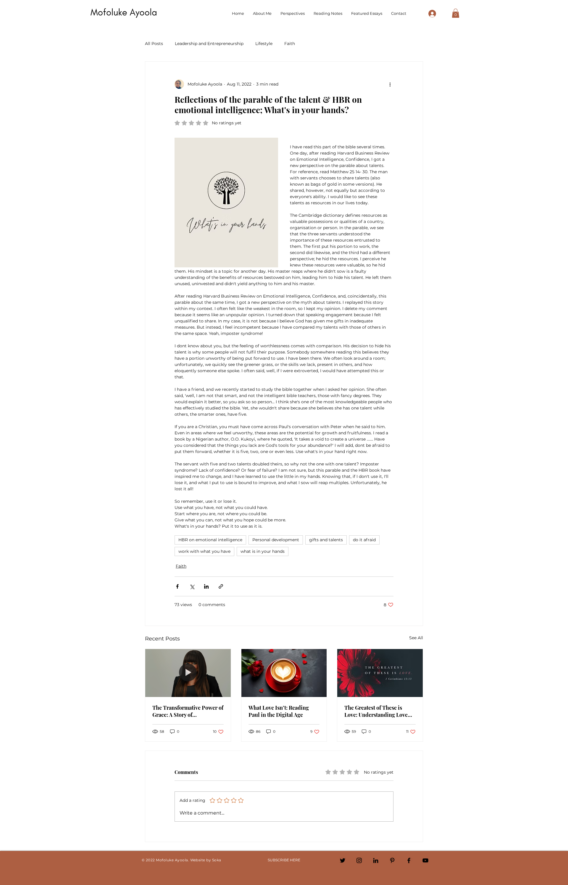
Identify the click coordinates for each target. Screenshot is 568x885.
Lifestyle (263, 43)
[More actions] (389, 84)
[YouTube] (425, 860)
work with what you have (204, 551)
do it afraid (364, 539)
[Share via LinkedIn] (206, 586)
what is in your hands (263, 551)
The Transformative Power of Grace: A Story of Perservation (187, 711)
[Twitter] (342, 860)
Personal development (275, 539)
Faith (289, 43)
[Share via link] (221, 586)
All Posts (154, 43)
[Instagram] (359, 860)
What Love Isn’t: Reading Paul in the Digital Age (278, 711)
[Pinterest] (392, 860)
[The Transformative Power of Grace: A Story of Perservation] (188, 673)
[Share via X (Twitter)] (192, 586)
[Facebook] (408, 860)
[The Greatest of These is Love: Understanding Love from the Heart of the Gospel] (380, 673)
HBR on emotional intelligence (210, 539)
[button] (455, 13)
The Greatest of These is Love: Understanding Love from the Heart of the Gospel (378, 711)
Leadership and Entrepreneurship (209, 43)
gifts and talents (326, 539)
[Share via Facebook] (177, 586)
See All (416, 637)
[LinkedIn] (375, 860)
